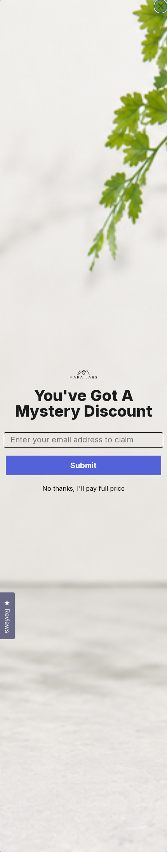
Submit (83, 465)
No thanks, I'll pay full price (83, 488)
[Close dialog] (161, 6)
